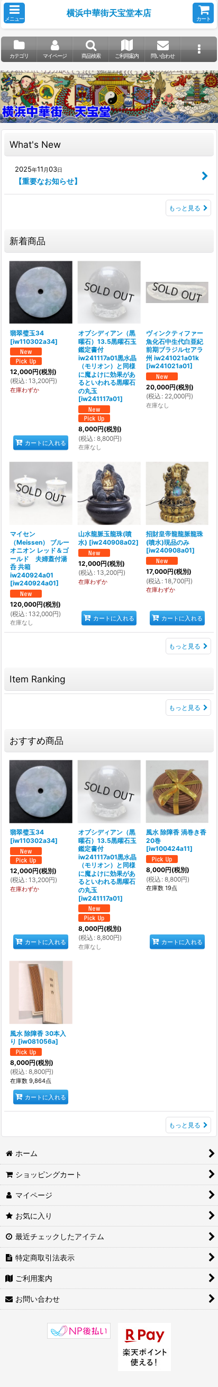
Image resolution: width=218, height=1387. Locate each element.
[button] (14, 13)
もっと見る (185, 208)
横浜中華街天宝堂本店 (109, 12)
